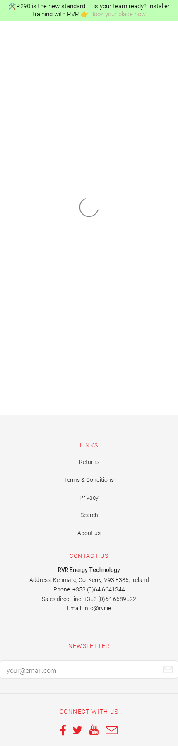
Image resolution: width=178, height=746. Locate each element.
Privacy (89, 497)
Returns (89, 462)
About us (89, 533)
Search (89, 515)
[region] (89, 10)
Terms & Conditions (89, 479)
